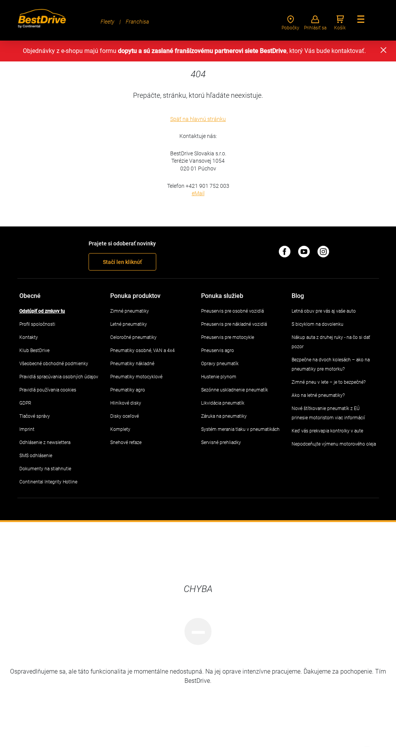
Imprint (26, 429)
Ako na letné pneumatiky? (318, 395)
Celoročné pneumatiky (133, 337)
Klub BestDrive (34, 350)
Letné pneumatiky (128, 324)
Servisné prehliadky (221, 442)
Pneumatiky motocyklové (136, 376)
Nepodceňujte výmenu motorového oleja (334, 444)
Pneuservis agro (217, 350)
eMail (198, 193)
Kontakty (28, 337)
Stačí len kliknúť (122, 262)
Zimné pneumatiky (129, 311)
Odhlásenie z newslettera (44, 442)
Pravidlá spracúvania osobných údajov (58, 376)
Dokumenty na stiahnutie (45, 468)
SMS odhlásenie (35, 455)
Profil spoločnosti (37, 324)
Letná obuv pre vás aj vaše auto (324, 311)
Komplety (120, 429)
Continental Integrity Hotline (48, 482)
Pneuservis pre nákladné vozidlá (234, 324)
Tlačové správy (34, 416)
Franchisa (137, 22)
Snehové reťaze (126, 442)
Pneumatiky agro (127, 390)
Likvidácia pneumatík (222, 403)
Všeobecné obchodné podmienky (53, 363)
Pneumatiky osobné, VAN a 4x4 (142, 350)
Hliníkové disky (125, 403)
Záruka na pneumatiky (224, 416)
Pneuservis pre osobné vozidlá (232, 311)
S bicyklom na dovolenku (317, 324)
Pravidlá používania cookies (47, 390)
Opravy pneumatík (220, 363)
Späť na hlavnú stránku (198, 119)
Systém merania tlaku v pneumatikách (240, 429)
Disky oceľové (124, 416)
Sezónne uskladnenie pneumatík (234, 390)
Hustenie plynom (218, 376)
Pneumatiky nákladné (132, 363)
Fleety (107, 22)
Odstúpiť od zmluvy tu (42, 311)
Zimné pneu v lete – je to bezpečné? (328, 382)
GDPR (25, 403)
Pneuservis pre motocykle (227, 337)
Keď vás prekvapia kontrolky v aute (327, 431)
